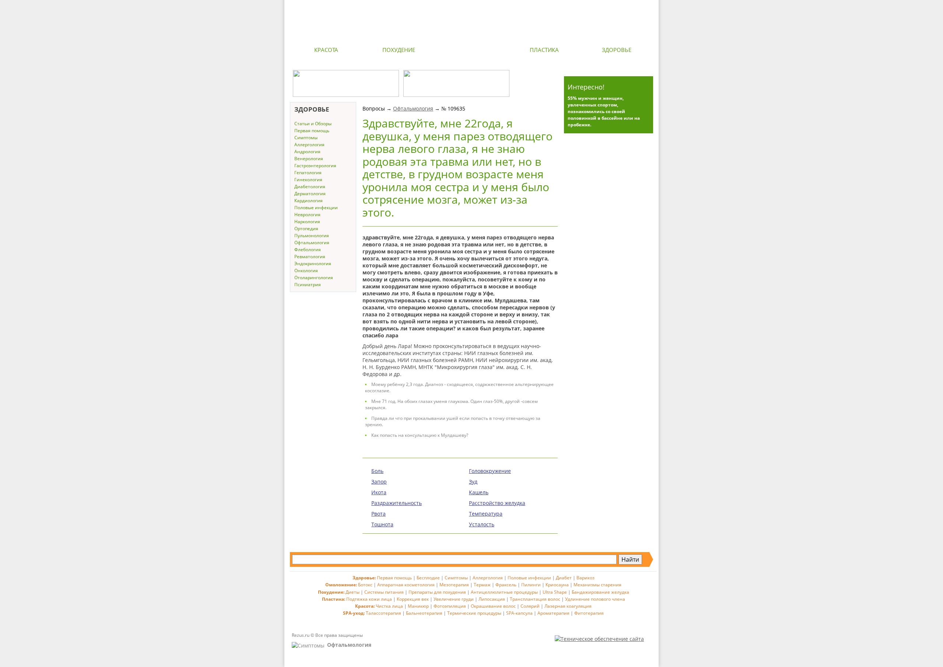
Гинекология (308, 179)
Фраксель (505, 585)
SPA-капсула (519, 613)
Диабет (564, 578)
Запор (379, 481)
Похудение (398, 49)
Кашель (478, 492)
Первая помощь (311, 130)
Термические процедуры (474, 613)
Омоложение (471, 49)
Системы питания (384, 592)
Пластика (544, 49)
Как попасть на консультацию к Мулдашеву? (419, 435)
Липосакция (491, 599)
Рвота (378, 513)
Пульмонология (311, 235)
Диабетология (309, 186)
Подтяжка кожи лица (369, 599)
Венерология (308, 158)
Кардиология (308, 200)
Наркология (307, 221)
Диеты (353, 592)
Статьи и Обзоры (313, 123)
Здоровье (616, 49)
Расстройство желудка (497, 502)
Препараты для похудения (437, 592)
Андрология (307, 151)
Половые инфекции (316, 207)
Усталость (481, 524)
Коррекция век (413, 599)
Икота (378, 492)
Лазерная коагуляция (568, 606)
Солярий (530, 606)
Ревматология (309, 256)
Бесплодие (428, 578)
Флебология (307, 249)
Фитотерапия (589, 613)
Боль (377, 470)
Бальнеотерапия (424, 613)
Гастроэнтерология (315, 165)
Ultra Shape (555, 592)
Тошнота (382, 524)
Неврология (307, 214)
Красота (326, 49)
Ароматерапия (553, 613)
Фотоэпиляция (450, 606)
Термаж (482, 585)
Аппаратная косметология (406, 585)
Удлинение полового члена (595, 599)
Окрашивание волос (493, 606)
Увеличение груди (454, 599)
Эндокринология (312, 263)
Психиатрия (307, 284)
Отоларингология (313, 277)
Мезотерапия (454, 585)
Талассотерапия (383, 613)
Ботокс (365, 585)
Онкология (306, 270)
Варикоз (585, 578)
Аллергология (309, 144)
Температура (485, 513)
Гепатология (308, 172)
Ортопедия (306, 228)
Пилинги (531, 585)
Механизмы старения (597, 585)
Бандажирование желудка (600, 592)
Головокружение (490, 470)
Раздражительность (396, 502)
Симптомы (306, 137)
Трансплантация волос (535, 599)
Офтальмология (311, 242)
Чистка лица (389, 606)
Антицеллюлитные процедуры (504, 592)
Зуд (473, 481)
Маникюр (418, 606)
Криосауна (557, 585)
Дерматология (310, 193)
